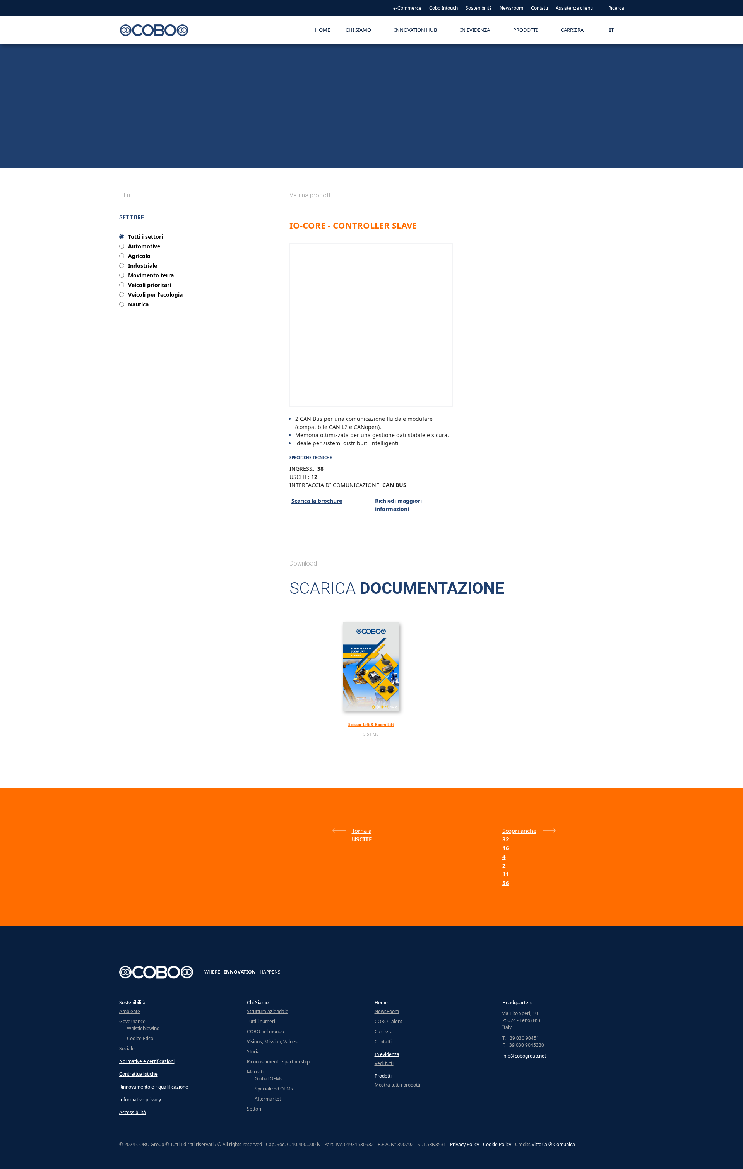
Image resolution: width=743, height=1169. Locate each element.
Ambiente (129, 1011)
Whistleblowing (143, 1028)
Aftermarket (268, 1099)
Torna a (362, 830)
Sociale (127, 1048)
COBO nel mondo (265, 1031)
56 (505, 883)
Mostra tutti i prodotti (397, 1085)
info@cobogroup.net (524, 1056)
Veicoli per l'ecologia (155, 294)
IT (612, 29)
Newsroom (511, 8)
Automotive (144, 246)
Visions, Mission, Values (272, 1041)
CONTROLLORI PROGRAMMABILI (211, 161)
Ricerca (616, 8)
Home (322, 29)
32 (505, 839)
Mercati (255, 1071)
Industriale (142, 265)
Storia (253, 1051)
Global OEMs (268, 1078)
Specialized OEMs (274, 1088)
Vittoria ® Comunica (553, 1144)
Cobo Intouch (443, 8)
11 (505, 874)
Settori (254, 1109)
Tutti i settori (145, 236)
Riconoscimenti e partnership (278, 1061)
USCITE (252, 161)
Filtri (124, 195)
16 (505, 848)
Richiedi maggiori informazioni (398, 505)
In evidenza (387, 1054)
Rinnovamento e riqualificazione (153, 1087)
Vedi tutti (384, 1063)
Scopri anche (519, 830)
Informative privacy (140, 1099)
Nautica (138, 304)
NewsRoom (387, 1011)
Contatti (539, 8)
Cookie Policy (497, 1144)
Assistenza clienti (574, 8)
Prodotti (143, 161)
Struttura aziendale (267, 1011)
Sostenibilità (479, 8)
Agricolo (139, 256)
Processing (166, 161)
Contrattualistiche (138, 1074)
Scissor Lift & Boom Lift (371, 724)
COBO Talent (388, 1021)
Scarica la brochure (316, 500)
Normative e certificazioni (147, 1061)
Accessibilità (132, 1112)
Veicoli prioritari (149, 285)
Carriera (384, 1031)
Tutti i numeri (261, 1021)
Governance (132, 1021)
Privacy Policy (464, 1144)
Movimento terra (151, 275)
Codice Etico (140, 1038)
